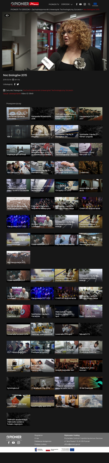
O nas (36, 438)
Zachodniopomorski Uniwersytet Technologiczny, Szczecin (48, 90)
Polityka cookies (40, 444)
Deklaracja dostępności (42, 441)
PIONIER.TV (54, 4)
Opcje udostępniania (12, 94)
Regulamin (38, 435)
